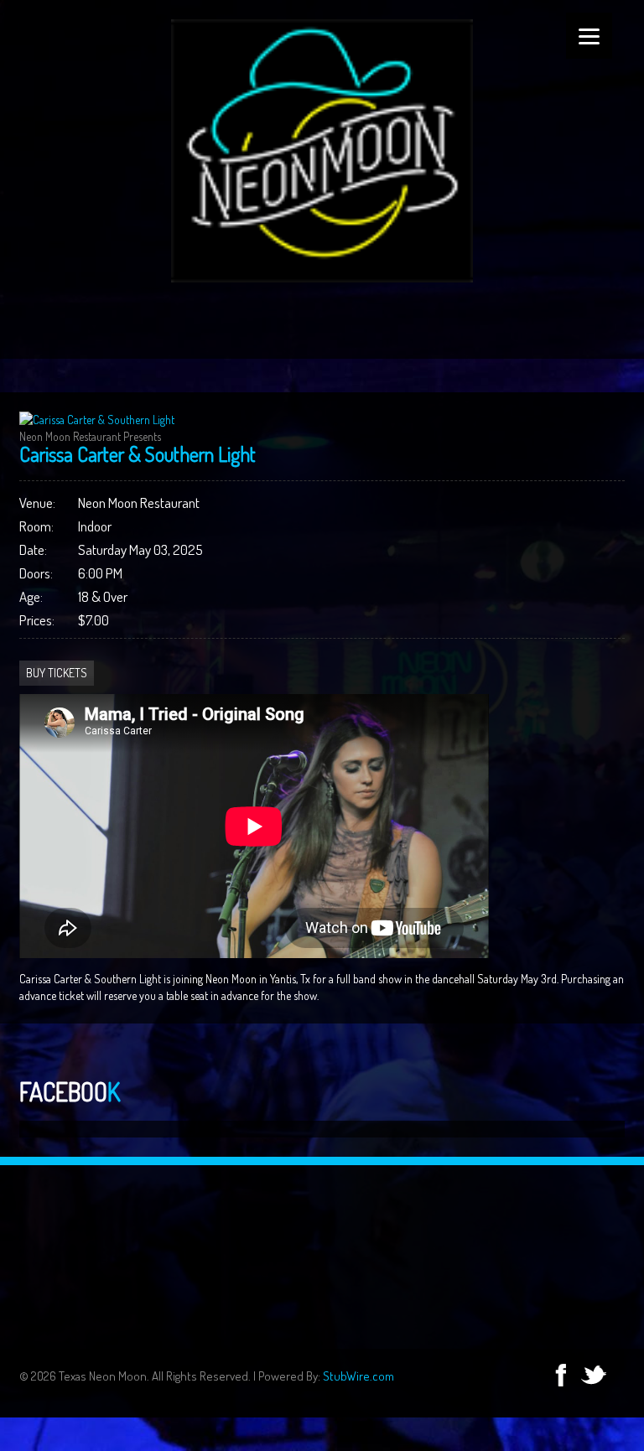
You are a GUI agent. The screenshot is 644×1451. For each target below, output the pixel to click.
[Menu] (589, 36)
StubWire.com (358, 1376)
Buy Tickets (56, 673)
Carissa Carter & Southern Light (137, 454)
